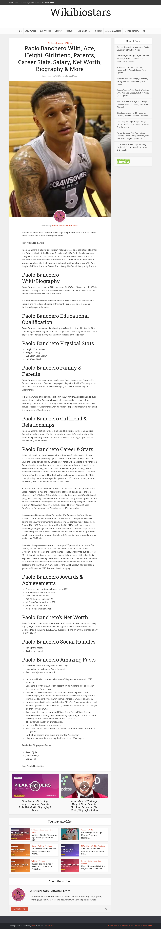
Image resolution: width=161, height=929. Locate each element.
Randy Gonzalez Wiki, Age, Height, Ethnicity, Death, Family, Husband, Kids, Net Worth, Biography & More (133, 136)
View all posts (19, 909)
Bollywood (30, 30)
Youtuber (69, 30)
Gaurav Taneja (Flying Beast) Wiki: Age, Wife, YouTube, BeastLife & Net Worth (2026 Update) (133, 93)
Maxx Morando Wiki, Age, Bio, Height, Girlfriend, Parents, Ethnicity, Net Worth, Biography (133, 104)
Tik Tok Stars (84, 30)
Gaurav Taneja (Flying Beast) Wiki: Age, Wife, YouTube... (42, 866)
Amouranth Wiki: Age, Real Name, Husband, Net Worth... (44, 851)
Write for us (49, 2)
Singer (58, 30)
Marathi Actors (113, 30)
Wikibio (68, 43)
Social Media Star (46, 830)
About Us (18, 2)
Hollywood (45, 30)
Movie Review (132, 30)
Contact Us (39, 2)
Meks (33, 926)
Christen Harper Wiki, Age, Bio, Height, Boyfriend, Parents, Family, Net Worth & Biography (132, 147)
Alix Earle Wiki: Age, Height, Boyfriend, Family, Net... (93, 851)
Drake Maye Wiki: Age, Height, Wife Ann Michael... (91, 835)
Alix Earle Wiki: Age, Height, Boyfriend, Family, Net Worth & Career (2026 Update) (132, 81)
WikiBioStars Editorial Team (66, 76)
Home (11, 2)
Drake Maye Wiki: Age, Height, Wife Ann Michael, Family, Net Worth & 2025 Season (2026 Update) (133, 58)
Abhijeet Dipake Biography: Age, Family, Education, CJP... (44, 837)
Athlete (51, 43)
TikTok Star (85, 846)
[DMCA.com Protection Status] (123, 161)
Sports (98, 30)
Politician (34, 830)
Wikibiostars (80, 12)
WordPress (50, 926)
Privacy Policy (29, 2)
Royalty (59, 43)
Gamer (34, 846)
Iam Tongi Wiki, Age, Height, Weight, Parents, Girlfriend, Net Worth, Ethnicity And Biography (133, 124)
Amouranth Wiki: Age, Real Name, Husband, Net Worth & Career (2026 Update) (132, 70)
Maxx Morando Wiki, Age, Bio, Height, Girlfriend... (93, 867)
